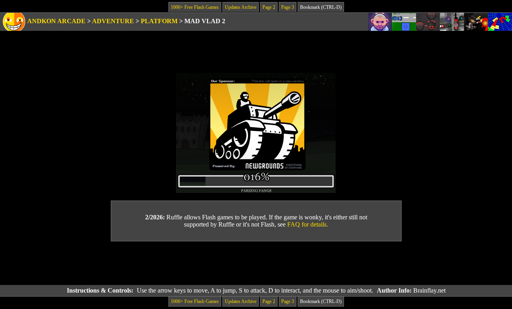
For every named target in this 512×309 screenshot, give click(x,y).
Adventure (113, 21)
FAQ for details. (307, 224)
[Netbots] (428, 22)
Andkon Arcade (56, 21)
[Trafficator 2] (452, 22)
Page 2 (268, 7)
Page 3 (287, 7)
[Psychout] (380, 22)
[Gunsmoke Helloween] (476, 22)
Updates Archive (240, 7)
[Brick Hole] (500, 22)
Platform (159, 21)
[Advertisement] (256, 263)
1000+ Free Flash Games (195, 7)
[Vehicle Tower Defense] (404, 22)
